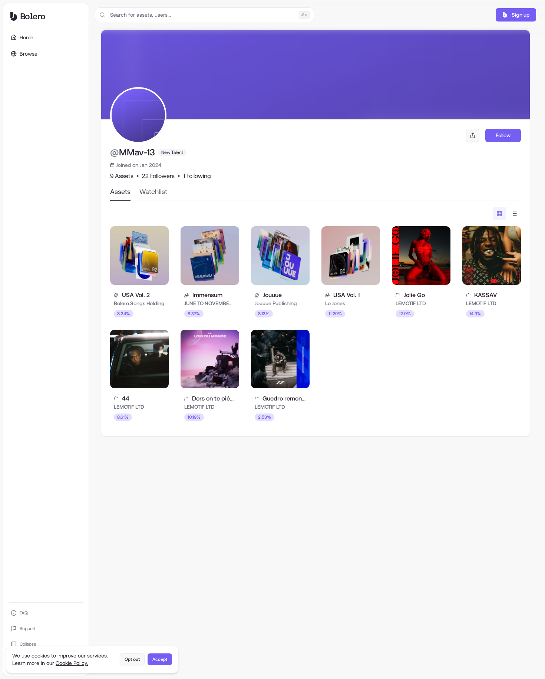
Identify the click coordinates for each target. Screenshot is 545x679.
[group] (507, 213)
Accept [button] (159, 659)
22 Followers (158, 175)
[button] (516, 15)
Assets (120, 191)
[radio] (499, 213)
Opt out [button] (132, 659)
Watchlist (153, 191)
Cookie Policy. (72, 663)
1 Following (197, 175)
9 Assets (121, 175)
